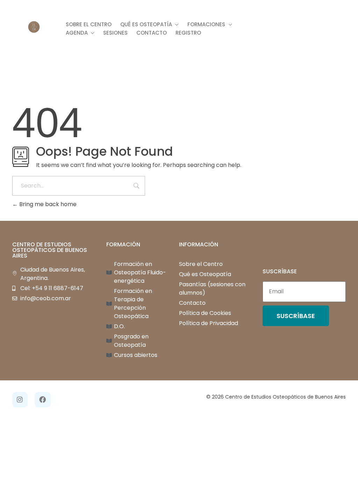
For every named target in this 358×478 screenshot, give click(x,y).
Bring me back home (47, 204)
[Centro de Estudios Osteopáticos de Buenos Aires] (34, 27)
